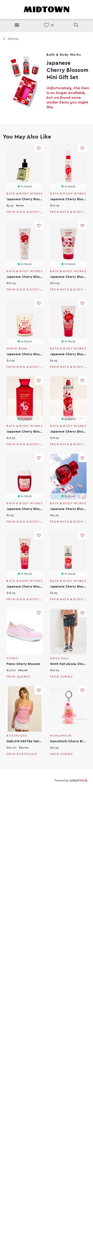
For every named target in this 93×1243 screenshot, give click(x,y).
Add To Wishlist (39, 148)
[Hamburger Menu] (17, 25)
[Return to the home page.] (46, 9)
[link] (46, 25)
